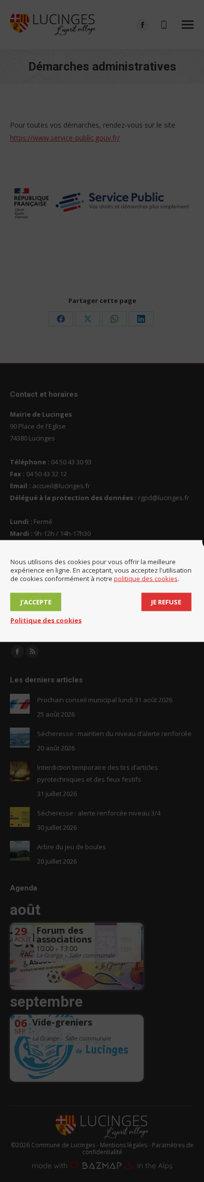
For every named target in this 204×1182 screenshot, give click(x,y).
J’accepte (35, 601)
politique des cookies (146, 578)
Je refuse (166, 601)
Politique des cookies (46, 620)
